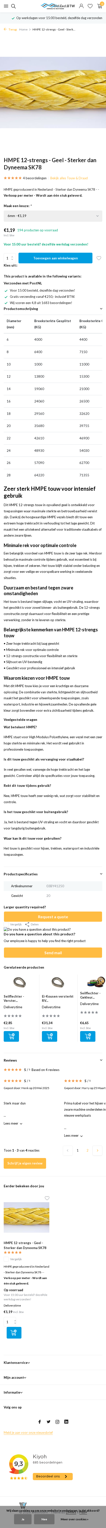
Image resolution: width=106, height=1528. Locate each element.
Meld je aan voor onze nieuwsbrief (28, 1433)
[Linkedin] (66, 1422)
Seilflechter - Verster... (14, 998)
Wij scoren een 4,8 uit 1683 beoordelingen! (41, 303)
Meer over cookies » (74, 1519)
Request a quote (53, 916)
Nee (44, 1519)
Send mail (53, 952)
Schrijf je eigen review (24, 1163)
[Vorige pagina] (68, 1151)
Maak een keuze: (17, 206)
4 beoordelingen (35, 178)
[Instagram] (57, 1422)
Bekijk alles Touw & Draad (69, 178)
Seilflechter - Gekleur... (90, 995)
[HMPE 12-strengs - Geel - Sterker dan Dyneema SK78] (26, 1217)
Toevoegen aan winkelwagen (55, 258)
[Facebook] (40, 1422)
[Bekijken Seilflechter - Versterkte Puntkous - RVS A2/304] (20, 984)
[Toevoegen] (11, 1036)
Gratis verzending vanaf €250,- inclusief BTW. (42, 297)
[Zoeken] (13, 6)
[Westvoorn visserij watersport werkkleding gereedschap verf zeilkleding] (53, 6)
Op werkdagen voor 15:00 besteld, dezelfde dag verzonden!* (56, 18)
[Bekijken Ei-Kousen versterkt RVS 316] (58, 984)
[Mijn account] (81, 6)
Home (23, 29)
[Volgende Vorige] (97, 1151)
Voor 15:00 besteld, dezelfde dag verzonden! (42, 290)
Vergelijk (16, 924)
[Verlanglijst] (90, 6)
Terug (12, 29)
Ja (22, 1519)
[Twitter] (49, 1422)
